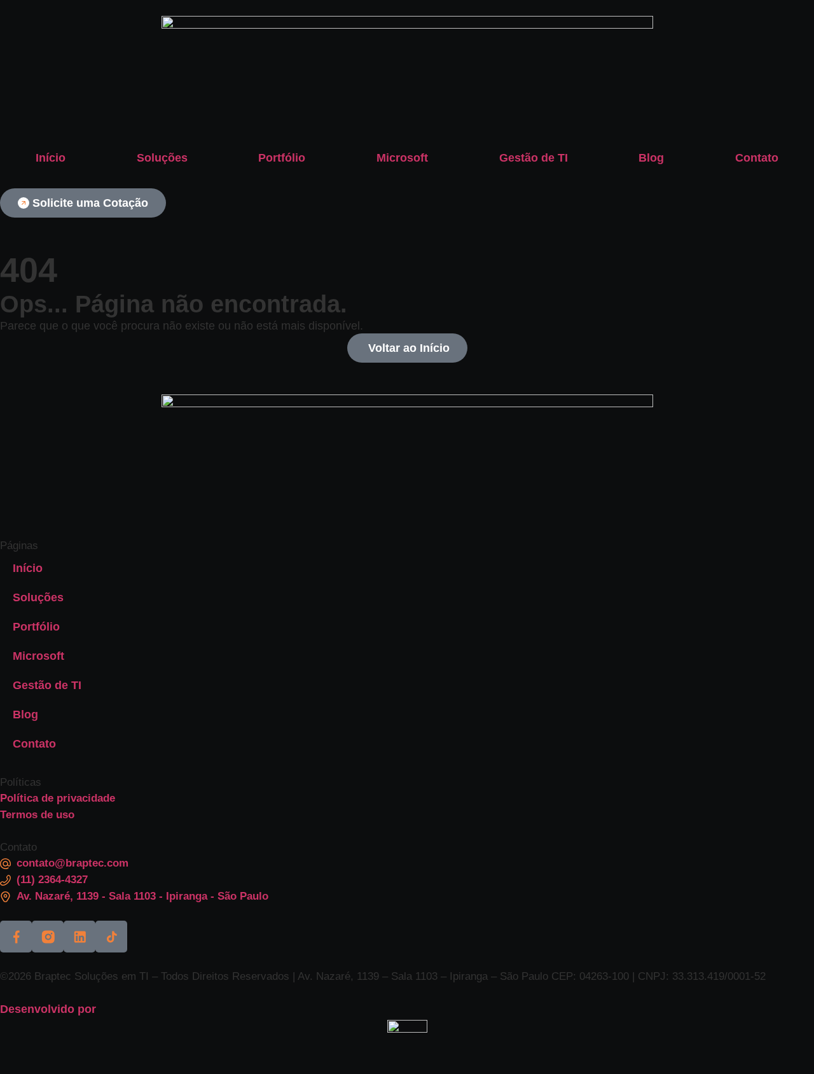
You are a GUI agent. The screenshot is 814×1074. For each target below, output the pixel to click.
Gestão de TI (533, 157)
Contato (756, 157)
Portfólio (281, 157)
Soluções (162, 157)
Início (51, 157)
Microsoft (402, 157)
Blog (651, 157)
